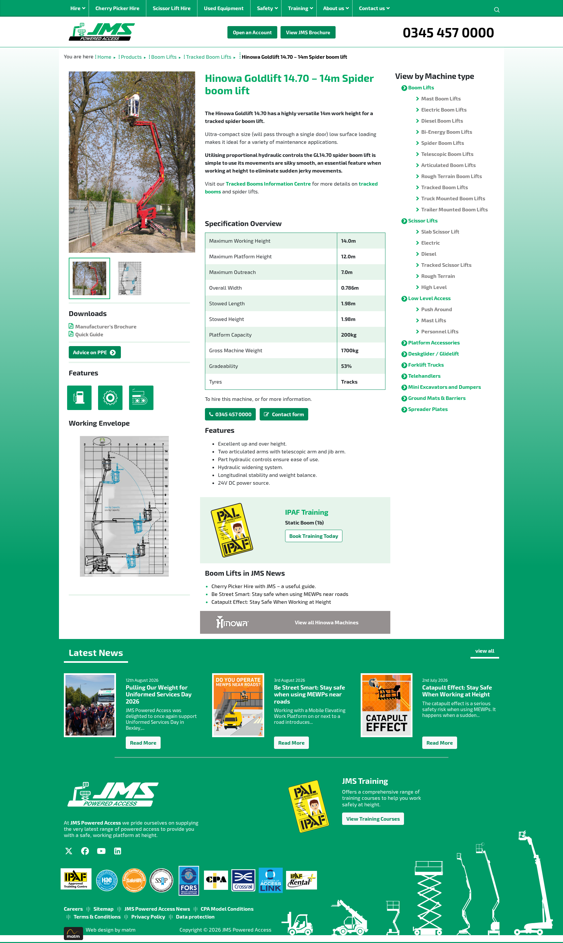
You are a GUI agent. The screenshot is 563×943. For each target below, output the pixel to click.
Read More (143, 742)
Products (131, 56)
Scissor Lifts (423, 220)
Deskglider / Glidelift (433, 353)
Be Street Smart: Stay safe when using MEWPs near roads (279, 594)
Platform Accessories (434, 342)
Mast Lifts (433, 320)
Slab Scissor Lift (440, 231)
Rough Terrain (438, 276)
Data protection (195, 916)
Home (104, 56)
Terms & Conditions (97, 916)
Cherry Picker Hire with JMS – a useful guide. (263, 586)
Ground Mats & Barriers (437, 398)
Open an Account (252, 32)
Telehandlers (424, 376)
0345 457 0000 (448, 32)
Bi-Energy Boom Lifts (446, 132)
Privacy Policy (148, 916)
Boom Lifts (164, 56)
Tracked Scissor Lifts (446, 265)
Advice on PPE (90, 352)
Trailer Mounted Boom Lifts (454, 209)
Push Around (436, 309)
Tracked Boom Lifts (208, 56)
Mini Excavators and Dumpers (444, 387)
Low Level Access (429, 298)
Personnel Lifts (439, 331)
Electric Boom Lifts (444, 109)
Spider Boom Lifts (442, 143)
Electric (430, 242)
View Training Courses (373, 818)
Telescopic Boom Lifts (447, 154)
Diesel (428, 254)
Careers (73, 908)
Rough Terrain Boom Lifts (451, 176)
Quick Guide (89, 334)
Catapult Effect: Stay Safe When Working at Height (271, 602)
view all (484, 650)
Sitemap (104, 908)
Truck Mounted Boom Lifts (453, 198)
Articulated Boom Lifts (448, 165)
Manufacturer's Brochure (106, 326)
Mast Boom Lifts (441, 98)
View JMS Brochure (308, 32)
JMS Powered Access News (157, 908)
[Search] (497, 9)
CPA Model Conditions (227, 908)
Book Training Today (313, 536)
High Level (434, 287)
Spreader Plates (428, 409)
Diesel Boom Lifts (442, 120)
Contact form (286, 414)
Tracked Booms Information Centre (268, 183)
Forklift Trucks (426, 364)
